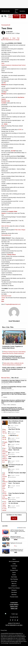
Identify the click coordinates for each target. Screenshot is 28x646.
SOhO (20, 129)
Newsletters (22, 11)
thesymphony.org (6, 235)
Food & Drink (14, 565)
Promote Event (14, 570)
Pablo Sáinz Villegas (20, 229)
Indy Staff (10, 31)
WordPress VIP (17, 643)
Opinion (14, 568)
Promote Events (14, 596)
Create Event (14, 602)
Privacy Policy (4, 630)
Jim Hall (13, 150)
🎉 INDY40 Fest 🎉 (13, 435)
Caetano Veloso (11, 254)
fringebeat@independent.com (12, 304)
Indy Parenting (14, 579)
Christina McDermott (8, 389)
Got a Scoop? (23, 16)
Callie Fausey (6, 383)
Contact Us (14, 585)
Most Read (14, 377)
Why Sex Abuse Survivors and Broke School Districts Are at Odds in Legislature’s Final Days (13, 402)
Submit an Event (16, 11)
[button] (14, 532)
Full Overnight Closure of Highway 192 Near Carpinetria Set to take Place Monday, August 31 (13, 394)
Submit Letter (14, 606)
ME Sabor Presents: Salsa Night (17, 472)
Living (14, 563)
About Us (14, 583)
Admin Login (14, 608)
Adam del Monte (5, 226)
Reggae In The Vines (14, 441)
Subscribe (16, 15)
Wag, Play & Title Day (14, 429)
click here (21, 641)
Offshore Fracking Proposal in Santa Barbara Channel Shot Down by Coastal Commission (13, 357)
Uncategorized (5, 25)
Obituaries (14, 590)
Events (14, 574)
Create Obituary (14, 604)
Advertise (14, 594)
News (14, 559)
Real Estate (14, 577)
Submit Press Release (14, 588)
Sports (14, 572)
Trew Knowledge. (4, 643)
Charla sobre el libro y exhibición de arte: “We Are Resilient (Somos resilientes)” (14, 369)
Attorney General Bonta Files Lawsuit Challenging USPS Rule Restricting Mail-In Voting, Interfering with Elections (12, 409)
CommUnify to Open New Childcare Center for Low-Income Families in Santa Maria (14, 381)
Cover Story (14, 581)
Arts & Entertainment (14, 561)
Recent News (5, 377)
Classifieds (14, 592)
